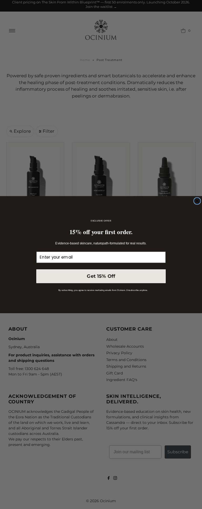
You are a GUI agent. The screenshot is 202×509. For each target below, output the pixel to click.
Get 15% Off (101, 276)
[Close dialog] (197, 201)
